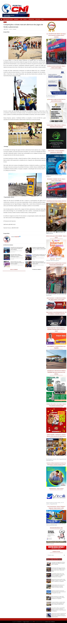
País (21, 19)
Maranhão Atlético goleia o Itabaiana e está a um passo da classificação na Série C (16, 255)
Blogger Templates (26, 621)
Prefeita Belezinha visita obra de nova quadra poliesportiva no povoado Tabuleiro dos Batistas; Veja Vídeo (58, 586)
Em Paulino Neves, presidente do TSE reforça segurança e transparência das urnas (39, 255)
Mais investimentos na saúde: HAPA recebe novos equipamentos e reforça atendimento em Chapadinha (58, 597)
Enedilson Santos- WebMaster (50, 621)
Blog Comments (14, 269)
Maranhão (16, 19)
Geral (42, 19)
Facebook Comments (37, 269)
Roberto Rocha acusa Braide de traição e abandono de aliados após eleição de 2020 (39, 262)
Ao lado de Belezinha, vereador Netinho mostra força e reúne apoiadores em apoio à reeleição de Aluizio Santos (58, 603)
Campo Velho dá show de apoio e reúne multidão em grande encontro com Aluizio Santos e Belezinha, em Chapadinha (59, 580)
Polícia (25, 19)
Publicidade (37, 19)
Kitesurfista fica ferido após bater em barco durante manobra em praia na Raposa (17, 248)
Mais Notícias (31, 19)
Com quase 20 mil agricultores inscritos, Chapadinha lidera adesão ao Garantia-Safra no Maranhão (58, 563)
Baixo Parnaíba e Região (8, 19)
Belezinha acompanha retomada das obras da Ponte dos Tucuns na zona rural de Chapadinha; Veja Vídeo (59, 591)
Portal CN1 (17, 236)
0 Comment (14, 29)
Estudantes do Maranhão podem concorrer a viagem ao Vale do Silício (39, 248)
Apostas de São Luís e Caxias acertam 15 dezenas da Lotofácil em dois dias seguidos (17, 262)
